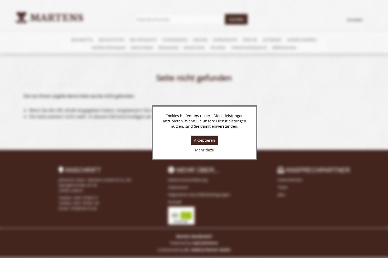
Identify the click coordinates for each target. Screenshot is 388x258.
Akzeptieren (204, 140)
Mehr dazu (204, 149)
